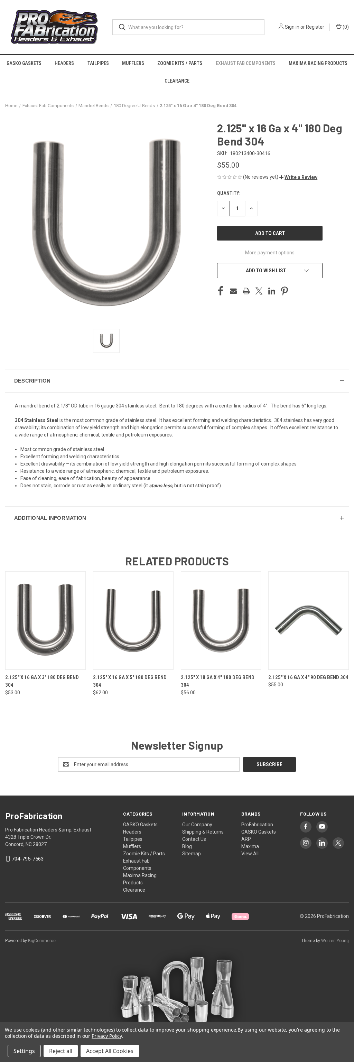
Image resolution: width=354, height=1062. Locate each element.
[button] (298, 177)
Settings (24, 1051)
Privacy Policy (107, 1036)
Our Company (197, 824)
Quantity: (228, 193)
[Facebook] (220, 291)
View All (250, 853)
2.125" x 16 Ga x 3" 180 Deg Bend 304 (42, 681)
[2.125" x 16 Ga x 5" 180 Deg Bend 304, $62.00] (133, 620)
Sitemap (191, 853)
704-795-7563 (28, 859)
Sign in (292, 27)
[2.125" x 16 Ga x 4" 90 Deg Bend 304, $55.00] (308, 620)
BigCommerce (42, 940)
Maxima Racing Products (318, 63)
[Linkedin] (271, 291)
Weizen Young (335, 940)
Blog (187, 846)
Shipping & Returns (203, 832)
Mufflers (133, 63)
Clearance (177, 81)
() (345, 27)
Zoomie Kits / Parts (179, 63)
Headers (64, 63)
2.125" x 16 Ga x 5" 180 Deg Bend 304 (130, 681)
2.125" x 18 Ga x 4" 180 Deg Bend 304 (217, 681)
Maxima (250, 846)
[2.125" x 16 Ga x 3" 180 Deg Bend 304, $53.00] (45, 620)
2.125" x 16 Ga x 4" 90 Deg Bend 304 (308, 677)
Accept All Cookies (109, 1051)
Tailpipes (98, 63)
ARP (246, 839)
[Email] (233, 291)
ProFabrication (257, 824)
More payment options (270, 252)
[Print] (246, 291)
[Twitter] (258, 291)
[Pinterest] (284, 291)
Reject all (60, 1051)
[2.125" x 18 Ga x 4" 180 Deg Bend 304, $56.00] (221, 620)
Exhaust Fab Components (246, 63)
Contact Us (194, 839)
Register (315, 27)
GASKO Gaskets (24, 63)
